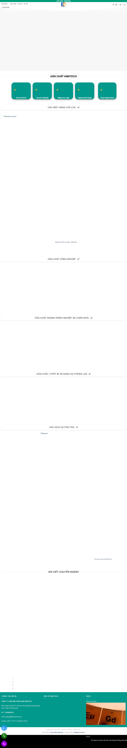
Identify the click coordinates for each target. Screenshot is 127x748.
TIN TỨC (25, 4)
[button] (113, 4)
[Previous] (2, 250)
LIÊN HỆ (20, 4)
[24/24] (121, 4)
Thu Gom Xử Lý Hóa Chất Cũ (67, 559)
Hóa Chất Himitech (57, 732)
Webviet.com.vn (79, 732)
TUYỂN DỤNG (5, 7)
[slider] (88, 734)
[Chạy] (88, 727)
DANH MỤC (4, 4)
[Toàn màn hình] (88, 745)
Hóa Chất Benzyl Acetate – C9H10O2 (93, 242)
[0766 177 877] (125, 4)
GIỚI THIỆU (13, 4)
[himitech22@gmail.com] (116, 4)
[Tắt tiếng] (88, 740)
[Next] (7, 250)
